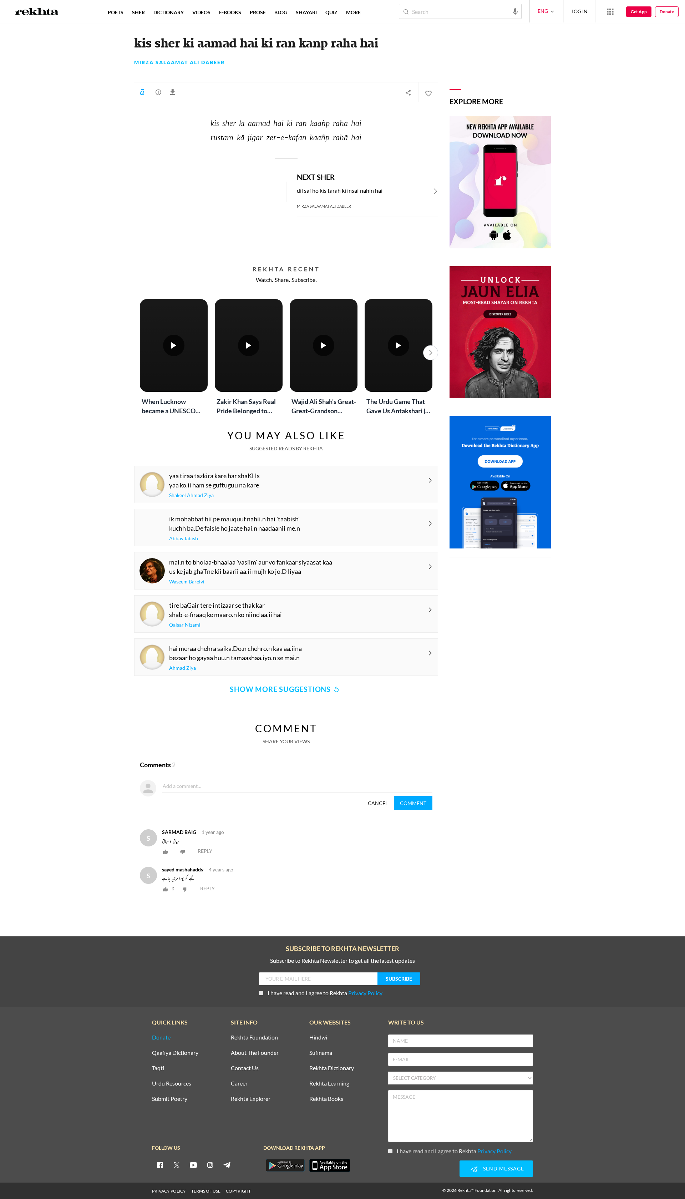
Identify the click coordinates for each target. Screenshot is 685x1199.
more (353, 12)
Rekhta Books (326, 1099)
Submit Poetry (169, 1099)
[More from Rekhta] (610, 11)
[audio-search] (515, 11)
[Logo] (37, 12)
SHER (138, 12)
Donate (667, 11)
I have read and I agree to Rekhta (325, 993)
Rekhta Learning (329, 1084)
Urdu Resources (171, 1084)
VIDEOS (201, 12)
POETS (115, 12)
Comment (413, 803)
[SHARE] (408, 92)
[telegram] (227, 1164)
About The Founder (255, 1053)
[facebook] (160, 1164)
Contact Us (245, 1068)
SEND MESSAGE (503, 1168)
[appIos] (329, 1165)
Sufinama (320, 1053)
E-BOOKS (230, 12)
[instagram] (210, 1164)
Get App (639, 11)
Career (239, 1084)
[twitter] (176, 1164)
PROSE (258, 12)
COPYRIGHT (238, 1191)
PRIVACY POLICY (169, 1191)
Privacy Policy (365, 993)
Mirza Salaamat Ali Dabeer (179, 62)
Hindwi (318, 1037)
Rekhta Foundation (254, 1037)
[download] (174, 92)
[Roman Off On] (142, 92)
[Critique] (158, 92)
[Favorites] (428, 92)
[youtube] (193, 1164)
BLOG (280, 12)
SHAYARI (306, 12)
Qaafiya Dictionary (175, 1053)
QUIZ (331, 12)
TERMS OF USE (205, 1191)
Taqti (158, 1068)
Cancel (378, 803)
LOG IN (580, 11)
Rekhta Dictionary (331, 1068)
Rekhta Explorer (250, 1099)
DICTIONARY (168, 12)
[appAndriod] (285, 1165)
